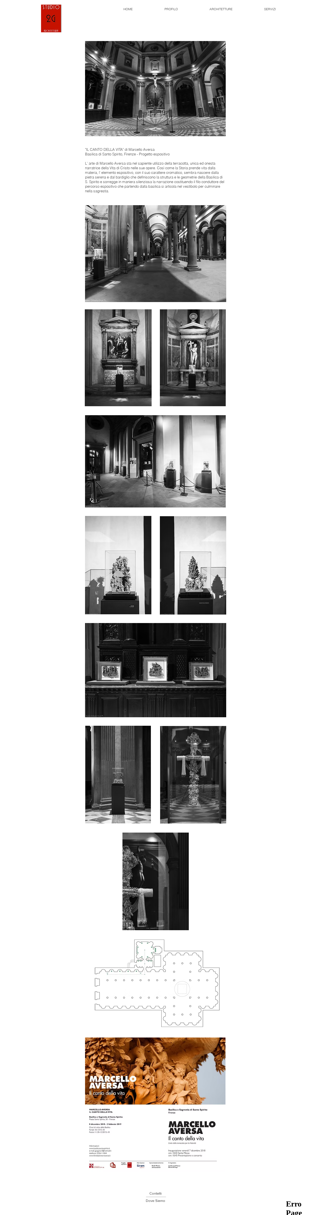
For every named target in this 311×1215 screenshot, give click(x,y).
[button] (155, 1200)
